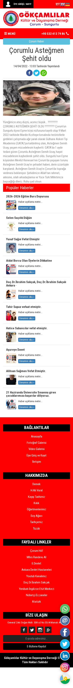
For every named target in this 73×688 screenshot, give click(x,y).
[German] (67, 5)
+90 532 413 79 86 (53, 34)
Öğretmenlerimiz (36, 509)
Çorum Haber (36, 41)
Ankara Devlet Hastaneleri (36, 570)
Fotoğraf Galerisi (36, 443)
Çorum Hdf (36, 551)
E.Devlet (36, 563)
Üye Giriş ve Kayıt (36, 455)
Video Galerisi (37, 449)
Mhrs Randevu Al (36, 557)
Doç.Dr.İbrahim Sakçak (37, 582)
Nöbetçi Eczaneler (36, 595)
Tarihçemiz (36, 522)
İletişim (36, 462)
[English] (62, 5)
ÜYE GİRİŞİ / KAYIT (22, 4)
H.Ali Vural (37, 490)
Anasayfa (36, 436)
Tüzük (36, 528)
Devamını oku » (26, 208)
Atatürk (36, 601)
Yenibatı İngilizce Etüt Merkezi (36, 589)
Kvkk (36, 503)
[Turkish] (57, 5)
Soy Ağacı (36, 516)
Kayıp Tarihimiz (36, 497)
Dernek (36, 484)
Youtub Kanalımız (36, 576)
